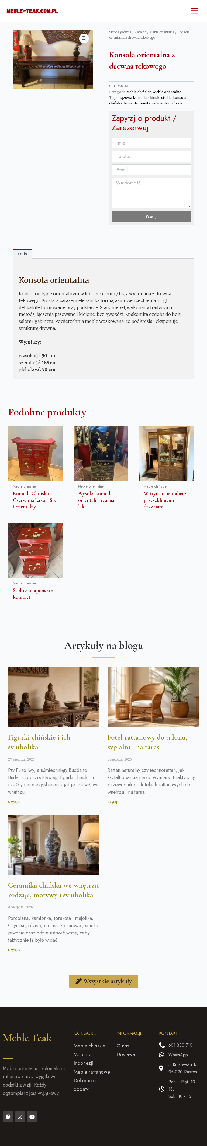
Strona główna (120, 32)
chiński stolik (159, 98)
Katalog (140, 32)
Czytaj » (14, 802)
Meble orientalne (161, 32)
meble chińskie (169, 103)
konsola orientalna (140, 103)
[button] (84, 38)
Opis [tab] (22, 253)
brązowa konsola (132, 98)
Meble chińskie (138, 92)
